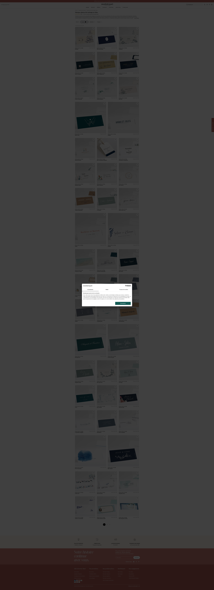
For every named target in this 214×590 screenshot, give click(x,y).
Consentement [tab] (90, 289)
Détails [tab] (107, 289)
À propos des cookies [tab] (123, 289)
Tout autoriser (123, 303)
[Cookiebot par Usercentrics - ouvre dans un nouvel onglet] (126, 286)
